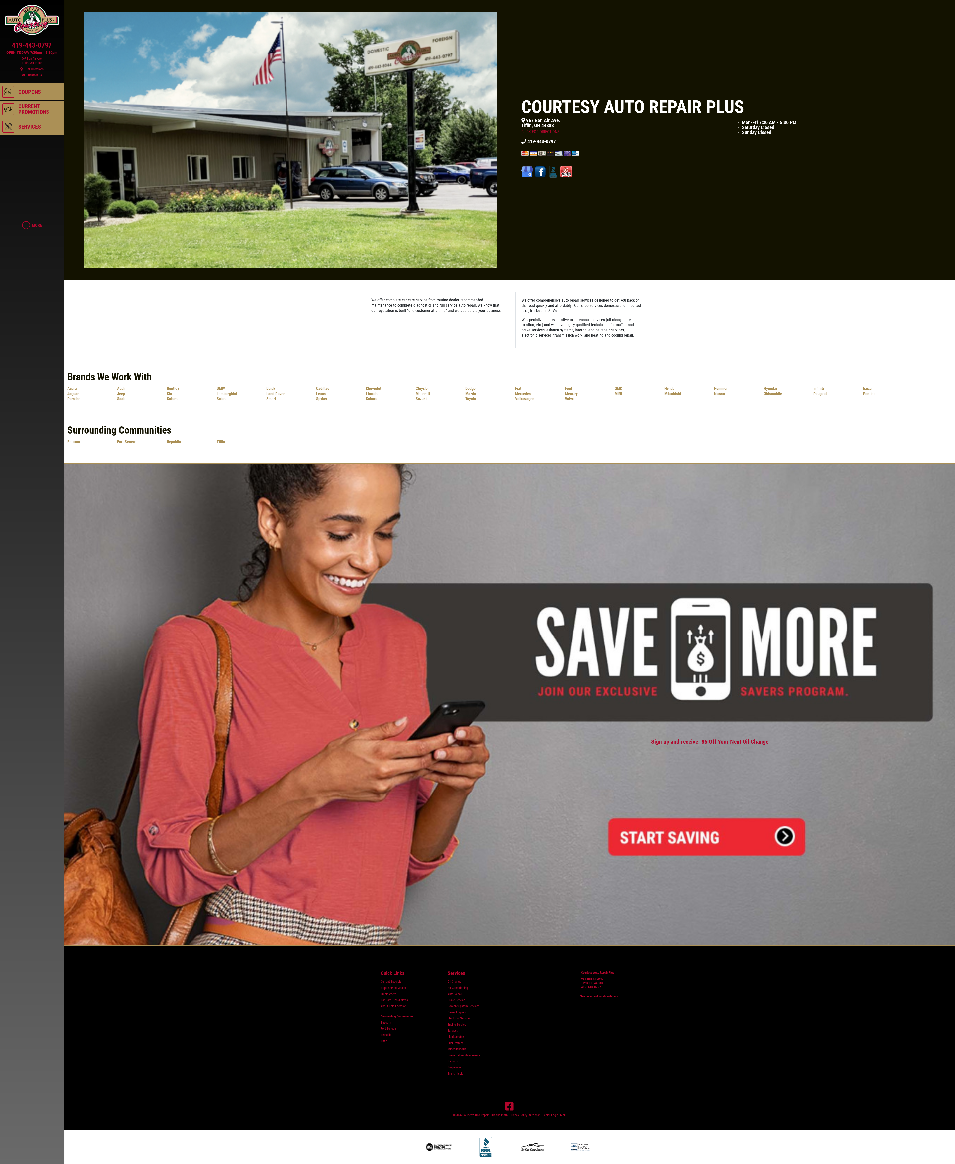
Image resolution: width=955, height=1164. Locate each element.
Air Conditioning (458, 988)
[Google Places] (527, 172)
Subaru (371, 398)
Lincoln (372, 393)
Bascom (73, 441)
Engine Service (457, 1024)
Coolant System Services (463, 1006)
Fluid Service (456, 1037)
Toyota (470, 398)
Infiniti (818, 388)
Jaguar (73, 393)
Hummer (721, 388)
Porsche (73, 398)
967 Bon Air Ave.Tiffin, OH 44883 (540, 125)
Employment (388, 994)
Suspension (455, 1067)
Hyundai (770, 388)
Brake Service (456, 1000)
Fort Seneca (127, 441)
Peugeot (820, 393)
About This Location (393, 1006)
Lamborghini (227, 393)
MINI (618, 393)
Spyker (321, 398)
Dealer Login (550, 1115)
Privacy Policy (518, 1115)
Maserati (423, 393)
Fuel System (455, 1043)
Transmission (456, 1073)
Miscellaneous (457, 1049)
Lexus (321, 393)
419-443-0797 (541, 141)
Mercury (571, 393)
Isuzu (867, 388)
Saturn (172, 398)
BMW (221, 388)
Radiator (453, 1061)
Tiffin (221, 441)
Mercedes (523, 393)
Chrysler (422, 388)
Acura (72, 388)
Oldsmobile (773, 393)
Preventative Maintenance (464, 1055)
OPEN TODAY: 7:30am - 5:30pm (31, 53)
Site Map (534, 1115)
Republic (174, 441)
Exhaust (453, 1030)
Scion (221, 398)
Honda (669, 388)
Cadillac (322, 388)
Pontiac (869, 393)
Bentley (173, 388)
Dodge (470, 388)
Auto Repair (455, 994)
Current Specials (391, 981)
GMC (618, 388)
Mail (563, 1115)
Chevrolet (373, 388)
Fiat (518, 388)
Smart (271, 398)
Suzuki (421, 398)
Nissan (719, 393)
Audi (121, 388)
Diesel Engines (457, 1012)
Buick (270, 388)
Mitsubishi (672, 393)
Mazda (470, 393)
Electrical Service (459, 1018)
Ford (568, 388)
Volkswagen (524, 398)
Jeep (121, 393)
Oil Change (454, 981)
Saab (121, 398)
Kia (169, 393)
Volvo (569, 398)
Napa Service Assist (393, 988)
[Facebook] (509, 1106)
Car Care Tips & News (394, 1000)
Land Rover (275, 393)
